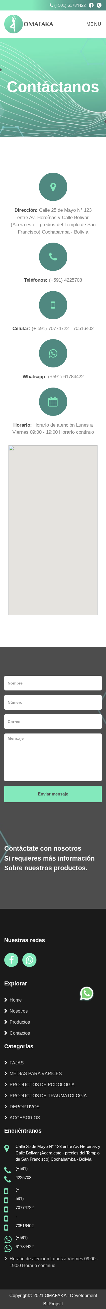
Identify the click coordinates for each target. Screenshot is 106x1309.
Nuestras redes (24, 940)
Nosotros (19, 1011)
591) (43, 328)
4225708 (73, 280)
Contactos (20, 1033)
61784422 (73, 376)
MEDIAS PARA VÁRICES (36, 1073)
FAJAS (17, 1062)
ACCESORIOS (25, 1117)
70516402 (83, 328)
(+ (35, 328)
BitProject (53, 1303)
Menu (94, 24)
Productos (20, 1022)
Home (16, 1000)
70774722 (59, 328)
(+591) (56, 280)
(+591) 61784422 (70, 5)
